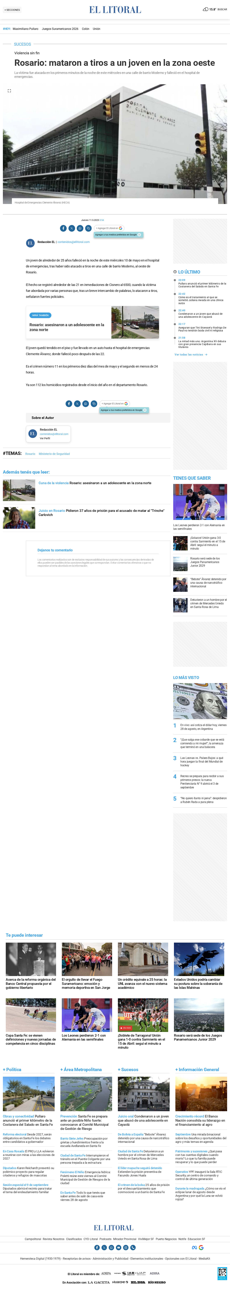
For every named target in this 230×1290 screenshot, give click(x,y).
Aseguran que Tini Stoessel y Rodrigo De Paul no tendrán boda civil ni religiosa (202, 327)
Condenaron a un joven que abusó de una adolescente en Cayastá (200, 313)
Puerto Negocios (166, 1239)
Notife (182, 1239)
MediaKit (204, 1258)
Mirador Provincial (124, 1239)
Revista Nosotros (53, 1239)
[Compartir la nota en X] (72, 228)
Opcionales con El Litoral (181, 1258)
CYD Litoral (91, 1239)
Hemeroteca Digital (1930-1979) (40, 1258)
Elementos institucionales (146, 1258)
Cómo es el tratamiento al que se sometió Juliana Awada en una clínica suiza (201, 298)
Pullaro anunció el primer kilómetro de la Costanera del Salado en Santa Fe (202, 283)
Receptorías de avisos (77, 1258)
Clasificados (74, 1239)
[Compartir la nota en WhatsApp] (80, 228)
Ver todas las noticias (189, 354)
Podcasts (105, 1239)
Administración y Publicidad (110, 1258)
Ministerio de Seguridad (54, 454)
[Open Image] (9, 90)
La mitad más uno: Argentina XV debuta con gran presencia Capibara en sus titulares (202, 342)
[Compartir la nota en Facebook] (63, 228)
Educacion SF (196, 1239)
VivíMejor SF (146, 1239)
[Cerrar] (139, 235)
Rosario (30, 454)
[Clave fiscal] (222, 1279)
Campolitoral (33, 1239)
